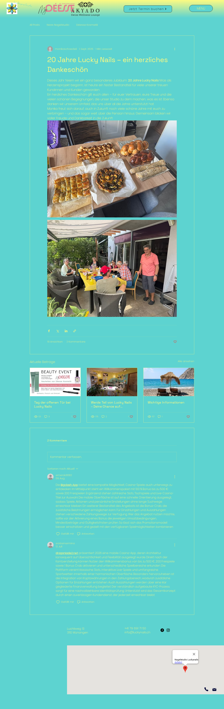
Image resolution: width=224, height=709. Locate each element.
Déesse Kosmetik (87, 25)
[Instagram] (168, 630)
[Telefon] (206, 689)
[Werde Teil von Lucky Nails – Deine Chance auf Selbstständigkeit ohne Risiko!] (112, 382)
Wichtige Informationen (166, 402)
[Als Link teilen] (74, 331)
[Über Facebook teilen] (49, 331)
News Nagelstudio (58, 25)
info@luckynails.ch (137, 632)
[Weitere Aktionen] (175, 49)
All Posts (35, 25)
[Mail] (214, 689)
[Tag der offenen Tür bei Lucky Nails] (55, 382)
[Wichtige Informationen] (169, 382)
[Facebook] (162, 630)
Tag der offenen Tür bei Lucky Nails (52, 404)
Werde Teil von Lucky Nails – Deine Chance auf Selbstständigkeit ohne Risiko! (111, 404)
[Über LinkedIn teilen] (66, 331)
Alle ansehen (186, 361)
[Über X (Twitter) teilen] (57, 331)
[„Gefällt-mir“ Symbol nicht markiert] (58, 534)
